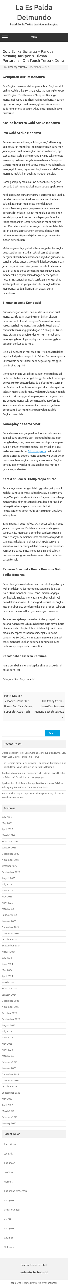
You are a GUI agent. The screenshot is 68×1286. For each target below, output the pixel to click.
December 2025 (10, 853)
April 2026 (7, 829)
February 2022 (10, 1117)
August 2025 (8, 878)
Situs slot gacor (37, 451)
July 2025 (7, 884)
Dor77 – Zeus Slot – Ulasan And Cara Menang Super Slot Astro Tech (18, 706)
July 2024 (7, 957)
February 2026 (10, 841)
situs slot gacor (12, 1209)
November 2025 (10, 859)
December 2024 (10, 927)
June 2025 (7, 890)
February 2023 (10, 1062)
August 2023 (8, 1025)
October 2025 (9, 866)
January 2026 (9, 847)
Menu (34, 36)
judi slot (31, 679)
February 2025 (10, 915)
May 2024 (7, 970)
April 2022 (7, 1105)
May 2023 (7, 1043)
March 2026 (8, 835)
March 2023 (8, 1055)
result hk (8, 1172)
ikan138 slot (10, 1144)
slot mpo (9, 1237)
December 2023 (10, 1000)
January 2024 (9, 994)
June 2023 (7, 1037)
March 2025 (8, 908)
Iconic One (15, 1282)
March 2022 (8, 1111)
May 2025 (7, 896)
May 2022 (7, 1098)
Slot (16, 679)
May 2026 (7, 823)
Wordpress (51, 1282)
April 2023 (7, 1049)
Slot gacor (9, 1247)
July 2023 (7, 1031)
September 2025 (11, 872)
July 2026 (7, 817)
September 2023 (11, 1019)
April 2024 (7, 976)
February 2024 (10, 988)
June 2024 (7, 964)
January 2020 (9, 1123)
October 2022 (9, 1086)
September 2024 (11, 945)
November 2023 (10, 1006)
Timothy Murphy (17, 66)
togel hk (8, 1153)
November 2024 (10, 933)
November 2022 (10, 1080)
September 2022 (11, 1092)
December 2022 (10, 1074)
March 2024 (8, 982)
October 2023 (9, 1013)
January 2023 (9, 1068)
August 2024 (8, 951)
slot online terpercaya (16, 1191)
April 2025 (7, 902)
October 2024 (9, 939)
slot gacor (9, 1163)
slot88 (7, 1219)
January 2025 (9, 921)
